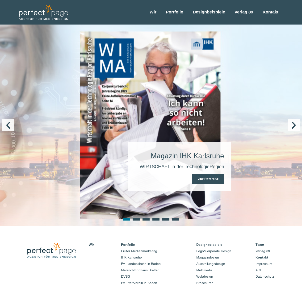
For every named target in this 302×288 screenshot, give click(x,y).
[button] (8, 125)
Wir (153, 12)
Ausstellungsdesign (210, 264)
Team (260, 244)
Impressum (264, 264)
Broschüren (205, 283)
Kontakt (270, 12)
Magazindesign (207, 257)
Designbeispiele (209, 12)
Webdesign (204, 276)
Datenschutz (265, 276)
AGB (259, 270)
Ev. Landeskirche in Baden (141, 264)
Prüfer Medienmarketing (139, 251)
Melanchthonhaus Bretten (140, 270)
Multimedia (204, 270)
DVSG (125, 276)
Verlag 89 (244, 12)
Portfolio (174, 12)
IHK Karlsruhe (131, 257)
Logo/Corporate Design (213, 251)
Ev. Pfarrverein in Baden (139, 283)
